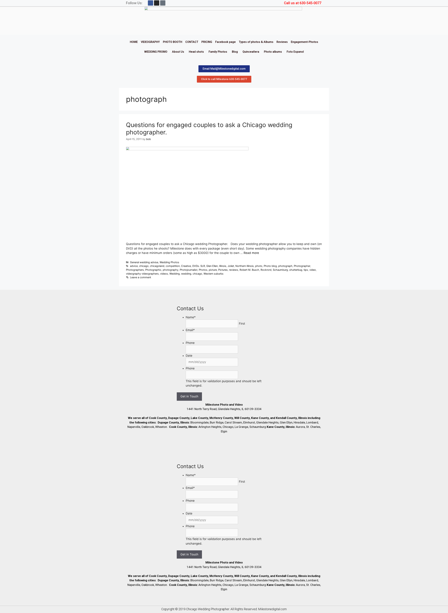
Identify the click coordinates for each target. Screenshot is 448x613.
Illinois (222, 265)
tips (306, 269)
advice (134, 265)
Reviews (282, 42)
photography (170, 269)
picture (213, 269)
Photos (203, 269)
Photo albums (273, 51)
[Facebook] (150, 3)
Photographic (153, 269)
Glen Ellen (212, 265)
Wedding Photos (169, 262)
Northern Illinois (244, 265)
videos (164, 273)
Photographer (302, 265)
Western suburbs (213, 273)
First (242, 323)
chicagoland (157, 265)
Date (189, 355)
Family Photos (218, 51)
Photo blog (270, 265)
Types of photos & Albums (256, 42)
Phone (190, 343)
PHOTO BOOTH (172, 42)
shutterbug (295, 269)
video (312, 269)
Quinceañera (251, 51)
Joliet (231, 265)
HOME (134, 42)
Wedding (174, 273)
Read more (251, 253)
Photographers (135, 269)
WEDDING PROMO (155, 51)
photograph (285, 265)
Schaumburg (280, 269)
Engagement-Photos (304, 42)
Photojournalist (188, 269)
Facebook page (225, 42)
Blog (235, 51)
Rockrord (266, 269)
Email (190, 330)
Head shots (196, 51)
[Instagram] (156, 3)
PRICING (206, 42)
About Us (178, 51)
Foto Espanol (295, 51)
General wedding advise (144, 262)
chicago (144, 265)
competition (173, 265)
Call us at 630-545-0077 (302, 3)
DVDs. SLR (198, 265)
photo (258, 265)
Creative (186, 265)
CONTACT (191, 42)
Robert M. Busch (249, 269)
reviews (233, 269)
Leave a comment (140, 277)
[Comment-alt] (162, 3)
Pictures (223, 269)
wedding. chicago (191, 273)
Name (191, 317)
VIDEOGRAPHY (150, 42)
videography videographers (142, 273)
